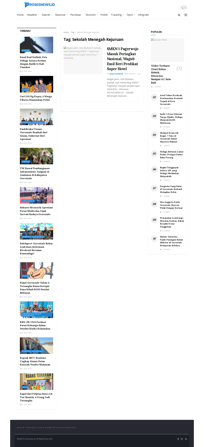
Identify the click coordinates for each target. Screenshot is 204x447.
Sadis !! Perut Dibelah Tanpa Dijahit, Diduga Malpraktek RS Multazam (171, 118)
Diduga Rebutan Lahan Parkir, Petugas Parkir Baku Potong (171, 154)
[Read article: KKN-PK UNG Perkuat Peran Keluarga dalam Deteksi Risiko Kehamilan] (36, 309)
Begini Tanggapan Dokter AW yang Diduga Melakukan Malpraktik (169, 172)
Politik (104, 14)
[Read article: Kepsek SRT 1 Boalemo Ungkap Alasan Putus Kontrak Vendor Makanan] (36, 345)
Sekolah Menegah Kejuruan (88, 32)
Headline (32, 14)
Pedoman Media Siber (66, 427)
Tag (72, 32)
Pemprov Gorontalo (33, 122)
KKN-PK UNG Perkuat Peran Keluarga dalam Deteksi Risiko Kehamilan (35, 325)
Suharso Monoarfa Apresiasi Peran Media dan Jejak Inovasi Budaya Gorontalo (36, 211)
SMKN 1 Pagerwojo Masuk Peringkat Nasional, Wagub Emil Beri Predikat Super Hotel (122, 59)
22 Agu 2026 (26, 71)
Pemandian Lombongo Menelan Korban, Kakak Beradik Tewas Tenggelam (172, 222)
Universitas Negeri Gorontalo (31, 314)
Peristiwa (75, 14)
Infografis (143, 14)
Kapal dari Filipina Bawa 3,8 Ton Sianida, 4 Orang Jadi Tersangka (36, 397)
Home (20, 14)
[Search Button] (179, 15)
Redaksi (49, 427)
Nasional (60, 14)
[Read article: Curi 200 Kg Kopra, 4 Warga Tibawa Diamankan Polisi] (36, 84)
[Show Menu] (185, 15)
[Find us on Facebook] (178, 439)
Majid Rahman (116, 74)
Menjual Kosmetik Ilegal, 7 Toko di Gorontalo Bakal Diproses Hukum (169, 137)
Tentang (29, 427)
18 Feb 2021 (131, 74)
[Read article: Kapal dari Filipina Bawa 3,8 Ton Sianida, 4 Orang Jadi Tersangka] (36, 381)
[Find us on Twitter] (186, 439)
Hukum (25, 50)
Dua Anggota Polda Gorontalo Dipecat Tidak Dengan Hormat (171, 205)
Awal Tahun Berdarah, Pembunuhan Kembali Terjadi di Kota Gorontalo (171, 99)
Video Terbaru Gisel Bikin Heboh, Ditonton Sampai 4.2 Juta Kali (161, 74)
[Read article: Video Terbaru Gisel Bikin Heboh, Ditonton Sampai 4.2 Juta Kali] (167, 50)
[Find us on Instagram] (182, 439)
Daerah (46, 14)
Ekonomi (91, 14)
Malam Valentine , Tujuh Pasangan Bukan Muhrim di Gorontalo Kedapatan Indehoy (171, 241)
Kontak (39, 427)
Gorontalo (28, 201)
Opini (130, 14)
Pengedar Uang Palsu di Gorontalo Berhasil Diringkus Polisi (171, 189)
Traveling (116, 14)
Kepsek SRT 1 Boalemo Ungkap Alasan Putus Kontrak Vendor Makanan (35, 361)
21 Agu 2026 (26, 218)
